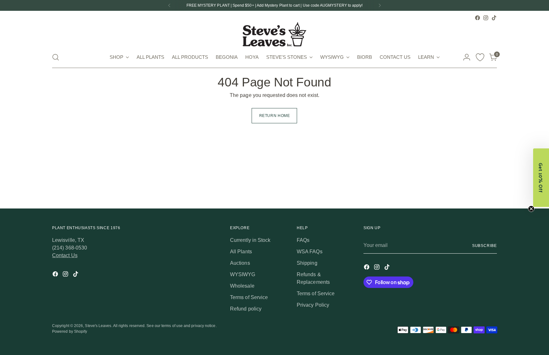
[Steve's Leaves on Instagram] (486, 18)
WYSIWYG (242, 274)
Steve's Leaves (98, 326)
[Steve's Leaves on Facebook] (477, 18)
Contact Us (65, 255)
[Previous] (169, 5)
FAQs (303, 240)
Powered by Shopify (69, 331)
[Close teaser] (531, 209)
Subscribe (484, 245)
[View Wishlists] (480, 57)
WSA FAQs (309, 251)
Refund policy (245, 308)
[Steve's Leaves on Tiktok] (494, 18)
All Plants (241, 251)
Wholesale (242, 286)
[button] (541, 177)
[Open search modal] (55, 57)
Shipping (307, 263)
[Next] (380, 5)
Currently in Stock (250, 240)
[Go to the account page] (466, 57)
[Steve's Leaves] (274, 34)
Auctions (240, 263)
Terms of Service (249, 297)
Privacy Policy (313, 305)
